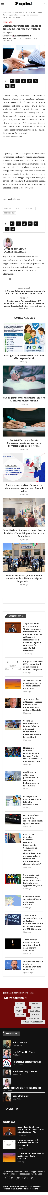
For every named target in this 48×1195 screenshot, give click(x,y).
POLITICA (20, 1007)
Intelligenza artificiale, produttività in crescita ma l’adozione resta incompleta (31, 779)
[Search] (45, 4)
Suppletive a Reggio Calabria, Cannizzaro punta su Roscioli (33, 965)
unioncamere (9, 213)
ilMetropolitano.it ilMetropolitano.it (14, 250)
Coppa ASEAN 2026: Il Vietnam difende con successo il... (27, 1142)
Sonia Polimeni (21, 1096)
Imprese (18, 208)
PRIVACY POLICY (11, 1109)
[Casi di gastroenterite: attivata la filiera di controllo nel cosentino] (24, 380)
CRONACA (35, 1004)
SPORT (19, 1011)
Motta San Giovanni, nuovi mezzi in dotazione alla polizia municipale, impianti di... (24, 578)
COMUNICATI (22, 12)
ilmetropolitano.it (9, 12)
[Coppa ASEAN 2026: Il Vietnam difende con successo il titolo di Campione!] (13, 665)
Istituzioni (30, 208)
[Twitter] (12, 1177)
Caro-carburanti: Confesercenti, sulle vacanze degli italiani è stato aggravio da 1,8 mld (32, 880)
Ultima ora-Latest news (33, 1022)
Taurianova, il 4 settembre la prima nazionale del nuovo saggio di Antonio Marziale (32, 704)
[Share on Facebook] (17, 81)
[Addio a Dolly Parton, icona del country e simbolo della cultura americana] (13, 943)
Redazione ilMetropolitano (27, 1062)
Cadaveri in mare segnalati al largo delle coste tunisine (32, 900)
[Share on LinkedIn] (35, 81)
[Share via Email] (12, 86)
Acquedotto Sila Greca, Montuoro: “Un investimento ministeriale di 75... (31, 1129)
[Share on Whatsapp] (7, 86)
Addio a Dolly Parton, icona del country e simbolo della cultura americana (32, 945)
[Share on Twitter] (23, 81)
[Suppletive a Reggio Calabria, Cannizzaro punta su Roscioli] (13, 965)
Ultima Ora (9, 1122)
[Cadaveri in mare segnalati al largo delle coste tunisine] (13, 900)
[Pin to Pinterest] (29, 81)
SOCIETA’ (36, 1014)
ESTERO (36, 1007)
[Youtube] (18, 1177)
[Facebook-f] (5, 1177)
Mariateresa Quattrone (25, 1071)
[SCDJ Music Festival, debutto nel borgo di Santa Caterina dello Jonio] (13, 684)
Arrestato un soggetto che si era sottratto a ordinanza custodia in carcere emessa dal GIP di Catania (33, 922)
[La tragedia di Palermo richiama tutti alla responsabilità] (24, 337)
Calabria (7, 208)
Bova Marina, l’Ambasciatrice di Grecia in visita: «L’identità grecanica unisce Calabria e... (24, 533)
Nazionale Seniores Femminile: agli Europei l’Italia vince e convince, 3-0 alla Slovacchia (32, 755)
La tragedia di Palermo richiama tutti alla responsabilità (32, 800)
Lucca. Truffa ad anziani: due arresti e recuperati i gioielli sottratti (33, 819)
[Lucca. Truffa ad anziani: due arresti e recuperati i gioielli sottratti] (13, 819)
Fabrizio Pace (20, 1042)
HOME (20, 1004)
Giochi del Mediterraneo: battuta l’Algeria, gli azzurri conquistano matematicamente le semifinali (32, 729)
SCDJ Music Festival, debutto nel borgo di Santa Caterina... (30, 1156)
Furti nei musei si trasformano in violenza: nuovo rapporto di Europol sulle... (24, 488)
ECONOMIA (35, 1011)
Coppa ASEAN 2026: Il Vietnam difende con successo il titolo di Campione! (33, 665)
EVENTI (20, 1014)
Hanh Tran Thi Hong (24, 1052)
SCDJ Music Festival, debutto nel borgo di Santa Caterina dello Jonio (33, 684)
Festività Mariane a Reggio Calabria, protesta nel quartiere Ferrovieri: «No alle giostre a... (24, 443)
